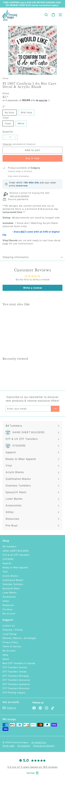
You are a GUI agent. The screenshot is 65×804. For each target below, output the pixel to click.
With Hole (26, 112)
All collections (38, 742)
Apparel (7, 563)
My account (9, 613)
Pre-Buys (8, 609)
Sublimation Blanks (13, 580)
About (6, 659)
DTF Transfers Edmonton (16, 688)
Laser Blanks (9, 592)
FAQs (5, 655)
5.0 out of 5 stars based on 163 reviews (32, 766)
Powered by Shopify (43, 746)
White (21, 123)
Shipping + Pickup (13, 629)
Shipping (7, 144)
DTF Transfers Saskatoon (16, 684)
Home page (9, 746)
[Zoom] (52, 70)
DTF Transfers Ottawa (15, 671)
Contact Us (9, 625)
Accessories (9, 596)
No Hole (9, 112)
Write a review (32, 287)
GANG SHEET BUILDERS (16, 550)
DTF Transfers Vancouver (16, 680)
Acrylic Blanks (10, 576)
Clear (8, 123)
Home (6, 78)
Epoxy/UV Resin (11, 588)
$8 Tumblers (9, 546)
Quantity (8, 131)
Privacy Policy (10, 642)
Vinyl (5, 571)
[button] (32, 100)
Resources (8, 605)
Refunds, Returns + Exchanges (19, 638)
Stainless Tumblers (13, 584)
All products (24, 746)
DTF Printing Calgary (14, 692)
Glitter (6, 601)
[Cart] (53, 14)
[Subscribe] (55, 409)
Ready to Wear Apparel (15, 567)
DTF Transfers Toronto (15, 667)
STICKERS (8, 559)
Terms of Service (12, 646)
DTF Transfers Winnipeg (16, 676)
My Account (9, 650)
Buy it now (33, 158)
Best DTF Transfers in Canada (19, 663)
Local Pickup (10, 634)
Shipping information (16, 257)
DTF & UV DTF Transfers (16, 555)
